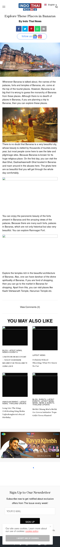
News (35, 402)
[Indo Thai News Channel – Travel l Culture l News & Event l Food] (30, 7)
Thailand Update (17, 403)
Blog (5, 350)
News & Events (10, 352)
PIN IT (31, 124)
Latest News (15, 350)
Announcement (10, 401)
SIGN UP (30, 521)
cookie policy (31, 531)
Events (42, 399)
